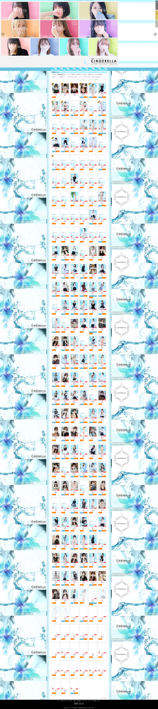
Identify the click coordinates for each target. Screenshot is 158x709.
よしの (56, 184)
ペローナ (74, 491)
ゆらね (56, 671)
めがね (83, 202)
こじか (65, 689)
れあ (74, 527)
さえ (102, 382)
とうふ (74, 220)
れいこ (74, 129)
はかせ (74, 256)
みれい (83, 220)
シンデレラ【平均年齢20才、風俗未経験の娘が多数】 (77, 707)
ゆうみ (83, 473)
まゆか (93, 256)
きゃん (65, 328)
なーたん (55, 418)
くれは (56, 310)
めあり (93, 93)
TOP (54, 69)
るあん (56, 93)
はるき (74, 653)
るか (65, 545)
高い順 (75, 76)
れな (65, 382)
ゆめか (83, 292)
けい (56, 328)
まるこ (65, 635)
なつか (102, 436)
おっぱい (83, 93)
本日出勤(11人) (79, 74)
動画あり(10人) (90, 74)
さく (83, 509)
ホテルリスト (91, 69)
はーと (65, 129)
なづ (102, 256)
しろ (83, 184)
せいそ (102, 220)
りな (83, 581)
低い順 (72, 76)
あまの (56, 292)
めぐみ (102, 111)
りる (93, 436)
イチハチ (55, 473)
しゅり (102, 418)
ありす (102, 93)
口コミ (98, 69)
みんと (56, 274)
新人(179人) (85, 74)
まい (74, 310)
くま (83, 346)
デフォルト (61, 76)
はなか (83, 617)
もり (65, 238)
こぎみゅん (84, 238)
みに (56, 491)
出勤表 (60, 69)
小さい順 (84, 76)
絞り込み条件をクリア (61, 74)
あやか (56, 689)
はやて (74, 292)
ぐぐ (83, 364)
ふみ (83, 111)
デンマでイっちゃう (65, 599)
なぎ (93, 509)
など (102, 617)
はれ (56, 509)
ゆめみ (56, 147)
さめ (65, 527)
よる (102, 527)
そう (102, 129)
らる (74, 671)
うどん (65, 220)
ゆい (93, 527)
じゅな (65, 563)
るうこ (102, 184)
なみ (74, 364)
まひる (83, 635)
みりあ (74, 581)
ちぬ (74, 328)
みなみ (74, 617)
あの (56, 617)
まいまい (55, 436)
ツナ (93, 220)
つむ (74, 346)
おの (83, 436)
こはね (83, 599)
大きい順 (88, 76)
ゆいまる (74, 473)
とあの (65, 473)
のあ (65, 364)
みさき (65, 274)
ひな (65, 491)
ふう (83, 274)
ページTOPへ (104, 697)
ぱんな (56, 202)
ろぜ (93, 310)
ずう (93, 147)
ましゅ (102, 473)
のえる (83, 418)
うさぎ (65, 653)
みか (65, 256)
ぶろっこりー (74, 238)
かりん (56, 400)
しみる (65, 400)
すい (102, 202)
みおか (102, 581)
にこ (56, 653)
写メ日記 (73, 69)
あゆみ (74, 382)
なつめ (93, 491)
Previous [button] (2, 34)
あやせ (56, 238)
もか (56, 599)
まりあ (93, 545)
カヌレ (65, 671)
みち (74, 93)
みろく (74, 545)
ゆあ (93, 328)
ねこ (102, 346)
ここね (102, 653)
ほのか (56, 220)
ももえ (56, 382)
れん (93, 382)
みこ (74, 202)
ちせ (74, 563)
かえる (56, 364)
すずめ (74, 436)
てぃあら (65, 581)
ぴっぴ (74, 274)
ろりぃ (74, 509)
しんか (102, 509)
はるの (65, 418)
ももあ (56, 346)
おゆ (93, 418)
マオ (83, 147)
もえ (65, 310)
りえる (56, 563)
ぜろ (83, 527)
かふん (74, 147)
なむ (74, 689)
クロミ (93, 671)
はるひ (93, 400)
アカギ (74, 111)
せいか (93, 617)
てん (93, 364)
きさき (102, 292)
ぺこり (102, 671)
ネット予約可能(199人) (98, 74)
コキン (93, 238)
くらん (102, 400)
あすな (102, 491)
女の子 (66, 69)
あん (74, 635)
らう (102, 599)
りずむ (56, 635)
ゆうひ (56, 111)
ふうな (83, 129)
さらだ (74, 184)
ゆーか (93, 292)
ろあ (65, 436)
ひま (93, 581)
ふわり (65, 93)
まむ (65, 617)
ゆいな (102, 635)
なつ (65, 509)
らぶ (56, 527)
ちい (93, 563)
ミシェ (83, 491)
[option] (79, 34)
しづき (65, 184)
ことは (74, 599)
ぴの (65, 292)
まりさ (102, 364)
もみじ (93, 111)
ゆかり (93, 599)
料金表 (79, 69)
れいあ (102, 147)
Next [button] (155, 34)
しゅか (93, 473)
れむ (83, 545)
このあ (74, 418)
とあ (56, 581)
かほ (83, 671)
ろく (102, 545)
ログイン (98, 700)
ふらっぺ (83, 382)
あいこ (93, 184)
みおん (102, 328)
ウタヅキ (83, 256)
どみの (83, 328)
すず (93, 653)
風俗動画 (85, 69)
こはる (56, 545)
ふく (56, 129)
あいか (83, 563)
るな (65, 147)
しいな (93, 346)
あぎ (93, 129)
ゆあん (74, 400)
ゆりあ (56, 256)
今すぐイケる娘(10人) (71, 74)
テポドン (92, 202)
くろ (65, 202)
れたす (83, 653)
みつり (65, 111)
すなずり (92, 274)
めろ (102, 563)
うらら (93, 635)
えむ (102, 310)
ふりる (65, 346)
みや (83, 400)
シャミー (102, 238)
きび (102, 274)
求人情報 (104, 69)
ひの (83, 310)
